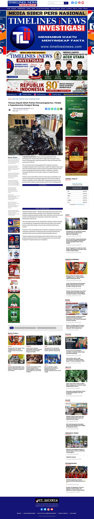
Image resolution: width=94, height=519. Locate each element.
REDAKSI (85, 8)
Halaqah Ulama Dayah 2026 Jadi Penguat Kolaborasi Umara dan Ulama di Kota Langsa (75, 418)
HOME (8, 8)
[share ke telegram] (55, 109)
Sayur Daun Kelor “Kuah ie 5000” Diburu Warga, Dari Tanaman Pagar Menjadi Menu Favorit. (76, 385)
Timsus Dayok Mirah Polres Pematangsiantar (25, 327)
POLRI (26, 99)
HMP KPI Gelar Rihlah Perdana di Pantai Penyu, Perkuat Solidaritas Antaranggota (75, 451)
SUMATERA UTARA (34, 99)
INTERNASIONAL (21, 8)
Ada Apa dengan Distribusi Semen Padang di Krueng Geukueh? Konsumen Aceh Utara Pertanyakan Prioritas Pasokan (76, 318)
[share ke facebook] (46, 109)
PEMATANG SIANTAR (18, 99)
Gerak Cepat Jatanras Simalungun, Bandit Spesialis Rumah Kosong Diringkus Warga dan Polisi (75, 285)
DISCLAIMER (73, 513)
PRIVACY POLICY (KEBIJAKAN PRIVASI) (47, 513)
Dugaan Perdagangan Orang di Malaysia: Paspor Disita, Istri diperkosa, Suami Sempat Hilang (75, 489)
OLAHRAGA (69, 8)
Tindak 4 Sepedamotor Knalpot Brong (46, 327)
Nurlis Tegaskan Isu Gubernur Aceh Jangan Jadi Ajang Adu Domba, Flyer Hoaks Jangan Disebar (76, 249)
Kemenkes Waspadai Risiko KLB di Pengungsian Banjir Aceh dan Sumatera (75, 393)
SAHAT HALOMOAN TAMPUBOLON (21, 108)
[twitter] (76, 3)
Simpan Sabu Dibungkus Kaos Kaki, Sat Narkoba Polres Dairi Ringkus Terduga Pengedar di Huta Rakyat (76, 292)
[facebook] (72, 3)
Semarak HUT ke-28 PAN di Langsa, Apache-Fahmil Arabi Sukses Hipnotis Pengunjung (76, 233)
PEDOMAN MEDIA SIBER (29, 513)
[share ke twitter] (49, 109)
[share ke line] (58, 109)
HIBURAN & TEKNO (55, 8)
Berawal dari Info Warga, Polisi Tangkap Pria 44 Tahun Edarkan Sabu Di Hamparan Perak (75, 277)
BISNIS (33, 8)
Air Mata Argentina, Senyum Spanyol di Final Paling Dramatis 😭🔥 (75, 481)
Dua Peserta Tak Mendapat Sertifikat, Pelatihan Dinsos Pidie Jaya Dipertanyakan (75, 352)
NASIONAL (13, 8)
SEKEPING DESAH (71, 457)
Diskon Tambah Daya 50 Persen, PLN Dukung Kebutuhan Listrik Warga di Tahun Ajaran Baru (75, 327)
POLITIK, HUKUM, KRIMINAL (42, 8)
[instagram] (79, 3)
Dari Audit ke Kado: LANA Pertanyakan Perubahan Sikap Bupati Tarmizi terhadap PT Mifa (75, 360)
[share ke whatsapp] (52, 109)
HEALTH (75, 8)
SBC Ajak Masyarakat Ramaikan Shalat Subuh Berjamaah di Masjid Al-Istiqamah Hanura (75, 426)
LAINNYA (80, 8)
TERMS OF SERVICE (63, 513)
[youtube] (82, 3)
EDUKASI (63, 8)
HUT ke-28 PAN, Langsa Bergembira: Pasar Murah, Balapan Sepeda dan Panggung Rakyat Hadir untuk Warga (76, 241)
